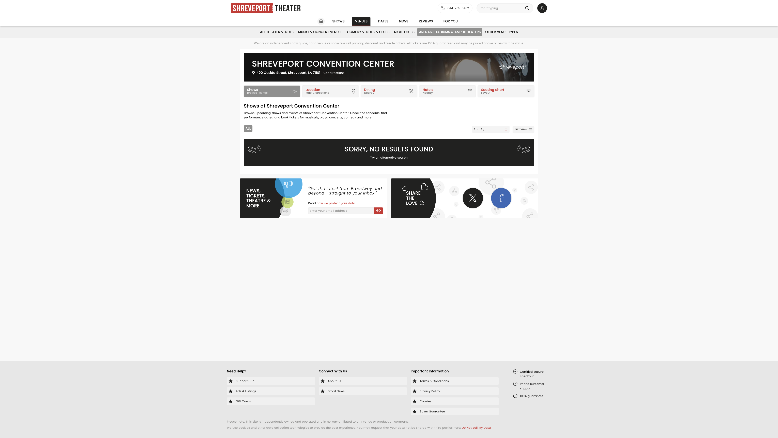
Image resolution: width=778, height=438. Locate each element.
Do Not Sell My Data (476, 428)
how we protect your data (336, 203)
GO (378, 210)
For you (451, 21)
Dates (383, 21)
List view (521, 129)
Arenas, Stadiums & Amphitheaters (450, 32)
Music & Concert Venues (320, 32)
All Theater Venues (277, 32)
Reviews (426, 21)
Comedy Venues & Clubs (368, 32)
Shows (338, 21)
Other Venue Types (501, 32)
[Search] (528, 8)
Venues (361, 21)
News (403, 21)
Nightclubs (404, 32)
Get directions (334, 73)
